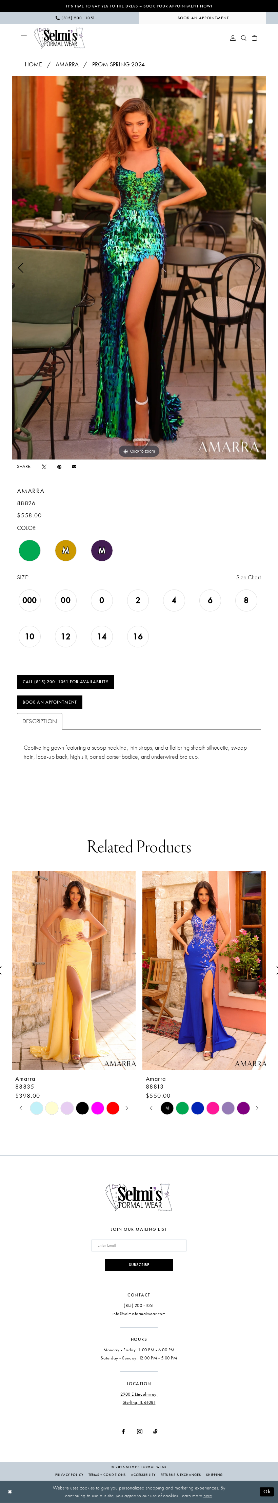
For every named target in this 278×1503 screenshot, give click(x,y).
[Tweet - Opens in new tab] (44, 467)
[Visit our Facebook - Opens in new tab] (123, 1431)
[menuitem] (75, 18)
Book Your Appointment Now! (177, 6)
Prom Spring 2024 (118, 64)
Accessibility (143, 1475)
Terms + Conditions (107, 1475)
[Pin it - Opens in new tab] (59, 467)
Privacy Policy (69, 1475)
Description (39, 721)
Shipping (214, 1475)
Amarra (67, 64)
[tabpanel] (139, 267)
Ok (267, 1491)
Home (33, 64)
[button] (23, 38)
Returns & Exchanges (181, 1475)
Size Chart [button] (248, 577)
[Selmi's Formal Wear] (59, 38)
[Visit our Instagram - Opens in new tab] (140, 1431)
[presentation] (74, 970)
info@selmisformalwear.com (139, 1313)
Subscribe (139, 1264)
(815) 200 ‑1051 (139, 1305)
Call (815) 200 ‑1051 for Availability (65, 682)
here (207, 1496)
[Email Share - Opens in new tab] (74, 466)
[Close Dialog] (10, 1492)
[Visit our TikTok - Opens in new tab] (155, 1431)
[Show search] (243, 38)
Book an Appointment (50, 702)
